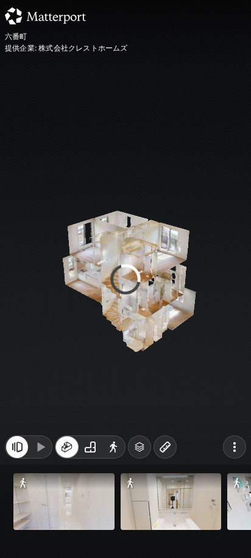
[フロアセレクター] (139, 447)
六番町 (16, 36)
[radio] (67, 447)
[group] (90, 447)
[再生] (40, 447)
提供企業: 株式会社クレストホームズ (66, 48)
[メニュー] (234, 447)
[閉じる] (17, 447)
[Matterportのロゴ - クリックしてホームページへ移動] (45, 16)
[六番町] (125, 279)
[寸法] (165, 447)
